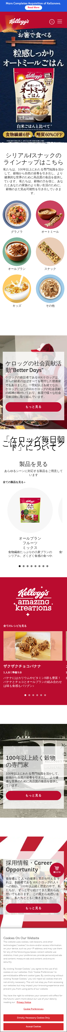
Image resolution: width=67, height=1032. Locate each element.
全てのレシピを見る (15, 626)
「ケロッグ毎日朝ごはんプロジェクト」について (33, 444)
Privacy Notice (24, 1002)
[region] (33, 980)
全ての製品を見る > (14, 482)
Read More (33, 7)
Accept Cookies (33, 1026)
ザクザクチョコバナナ (22, 666)
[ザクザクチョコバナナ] (33, 646)
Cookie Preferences (33, 1009)
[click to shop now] (57, 870)
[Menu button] (59, 21)
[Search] (51, 21)
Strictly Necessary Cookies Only (33, 1017)
